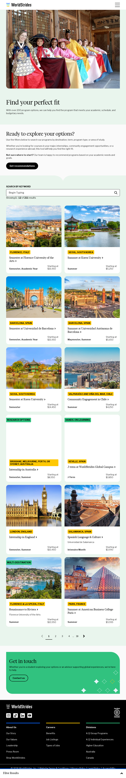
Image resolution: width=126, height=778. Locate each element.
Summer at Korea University (84, 257)
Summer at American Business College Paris (90, 611)
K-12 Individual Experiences (100, 739)
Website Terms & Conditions (54, 768)
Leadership (12, 745)
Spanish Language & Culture (84, 537)
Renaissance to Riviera (22, 609)
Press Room (12, 751)
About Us (11, 727)
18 (78, 637)
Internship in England (22, 537)
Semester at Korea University (26, 399)
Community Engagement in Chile (87, 399)
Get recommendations (22, 166)
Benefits (50, 733)
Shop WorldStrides (15, 757)
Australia (90, 751)
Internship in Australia (22, 469)
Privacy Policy (78, 768)
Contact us (19, 678)
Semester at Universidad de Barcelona (31, 328)
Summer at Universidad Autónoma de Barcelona (90, 330)
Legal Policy (94, 768)
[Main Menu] (117, 5)
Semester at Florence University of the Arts (31, 259)
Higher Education (95, 745)
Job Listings (52, 739)
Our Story (11, 733)
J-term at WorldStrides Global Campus (90, 467)
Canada (90, 757)
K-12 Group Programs (97, 733)
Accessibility (108, 768)
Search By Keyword (18, 186)
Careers (50, 727)
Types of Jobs (53, 745)
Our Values (11, 739)
